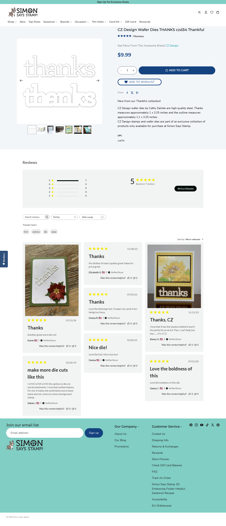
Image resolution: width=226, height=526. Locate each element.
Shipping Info (160, 440)
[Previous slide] (20, 81)
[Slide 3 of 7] (50, 130)
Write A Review (186, 188)
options (36, 231)
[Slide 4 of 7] (60, 130)
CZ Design (171, 45)
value (53, 231)
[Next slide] (98, 81)
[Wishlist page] (211, 12)
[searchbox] (33, 217)
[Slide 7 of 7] (87, 130)
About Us (121, 434)
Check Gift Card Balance (167, 465)
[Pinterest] (218, 425)
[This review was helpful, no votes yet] (67, 345)
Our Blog (120, 440)
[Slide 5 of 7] (69, 130)
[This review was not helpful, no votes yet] (73, 345)
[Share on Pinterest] (137, 93)
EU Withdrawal (161, 506)
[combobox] (64, 217)
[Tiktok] (207, 425)
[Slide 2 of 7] (41, 130)
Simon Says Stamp (21, 517)
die (45, 231)
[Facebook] (191, 425)
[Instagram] (196, 425)
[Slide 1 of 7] (32, 130)
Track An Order (161, 478)
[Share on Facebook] (127, 93)
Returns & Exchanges (165, 446)
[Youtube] (202, 425)
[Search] (199, 12)
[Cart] (217, 12)
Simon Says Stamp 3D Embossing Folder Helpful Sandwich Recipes (168, 488)
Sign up (94, 433)
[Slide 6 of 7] (78, 130)
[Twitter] (212, 425)
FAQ (154, 471)
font (26, 231)
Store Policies (160, 459)
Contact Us (158, 434)
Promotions (122, 446)
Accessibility (159, 499)
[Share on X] (132, 93)
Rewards (157, 453)
